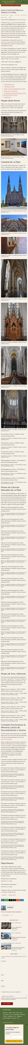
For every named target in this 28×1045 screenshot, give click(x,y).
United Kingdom (7, 1018)
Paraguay (19, 1016)
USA (18, 1018)
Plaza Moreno (7, 97)
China (20, 1012)
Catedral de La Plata (9, 86)
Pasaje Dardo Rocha (9, 84)
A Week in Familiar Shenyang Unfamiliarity (19, 938)
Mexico (5, 1016)
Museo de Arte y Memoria (10, 91)
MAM (18, 679)
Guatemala (16, 1014)
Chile (17, 1012)
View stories (5, 915)
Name (2, 975)
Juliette (11, 15)
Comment (3, 961)
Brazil (14, 1012)
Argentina (4, 895)
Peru (15, 1016)
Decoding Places (12, 895)
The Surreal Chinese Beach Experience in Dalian (18, 948)
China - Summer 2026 (16, 922)
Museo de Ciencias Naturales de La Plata (14, 89)
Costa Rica (6, 1014)
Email (2, 980)
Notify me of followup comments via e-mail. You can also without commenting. (14, 998)
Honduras (22, 1014)
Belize (10, 1012)
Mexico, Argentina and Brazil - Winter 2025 (11, 5)
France (11, 1014)
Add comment (24, 15)
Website (3, 986)
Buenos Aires (11, 22)
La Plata (24, 19)
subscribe (3, 999)
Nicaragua (10, 1016)
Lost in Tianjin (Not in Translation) (17, 928)
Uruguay (14, 1018)
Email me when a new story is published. (11, 992)
